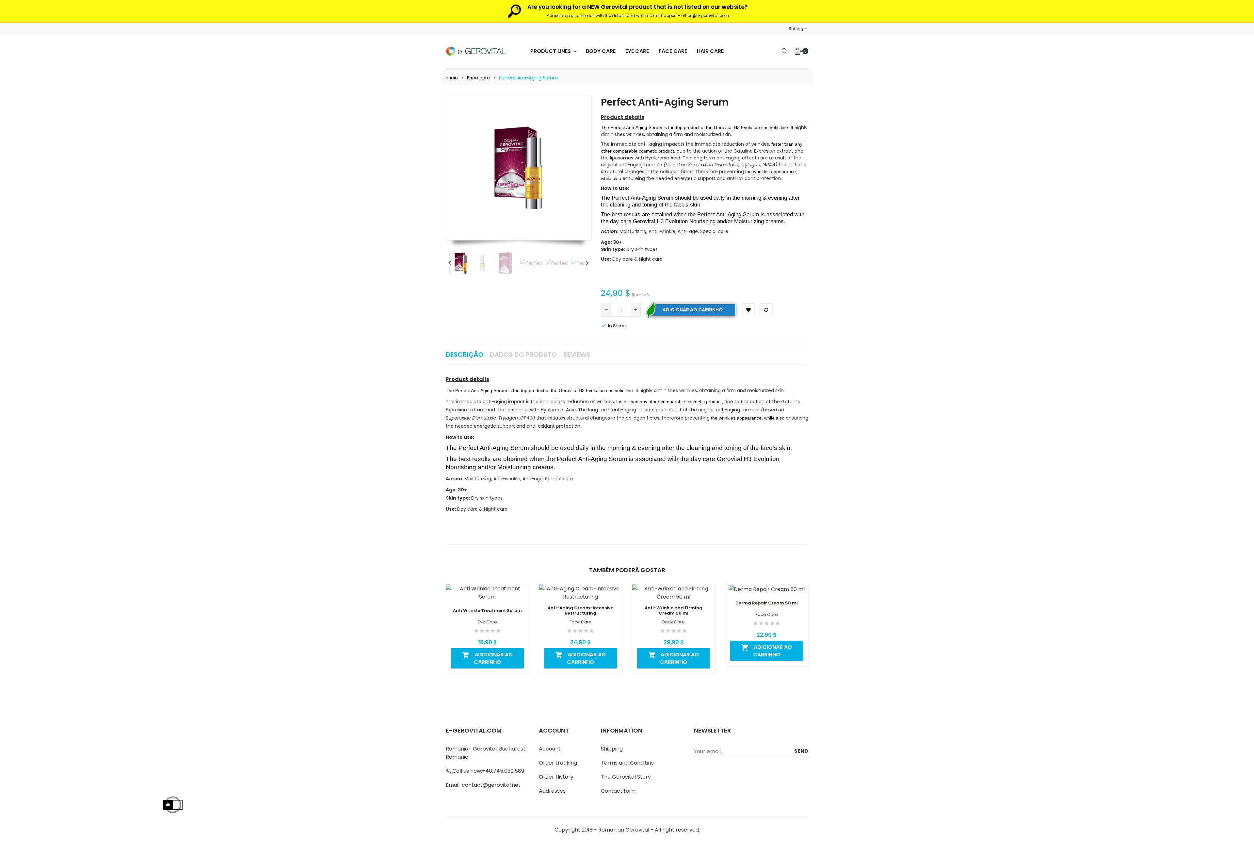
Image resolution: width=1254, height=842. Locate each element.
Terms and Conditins (627, 763)
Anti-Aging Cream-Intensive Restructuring (580, 610)
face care (581, 622)
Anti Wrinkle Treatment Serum (487, 610)
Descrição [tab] (464, 354)
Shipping (612, 748)
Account (550, 748)
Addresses (552, 791)
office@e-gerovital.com (705, 15)
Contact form (618, 791)
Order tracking (558, 763)
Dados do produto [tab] (523, 354)
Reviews (576, 354)
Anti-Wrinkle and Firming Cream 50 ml (673, 610)
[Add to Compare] (766, 309)
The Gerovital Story (626, 777)
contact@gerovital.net (491, 785)
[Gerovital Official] (476, 51)
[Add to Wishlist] (748, 309)
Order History (556, 777)
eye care (487, 622)
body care (673, 622)
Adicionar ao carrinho (693, 309)
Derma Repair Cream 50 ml (766, 603)
